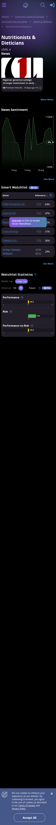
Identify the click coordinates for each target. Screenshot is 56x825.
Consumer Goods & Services (29, 16)
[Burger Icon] (4, 5)
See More (49, 179)
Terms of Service (26, 805)
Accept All (29, 818)
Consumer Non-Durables (14, 21)
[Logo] (28, 5)
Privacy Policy (19, 808)
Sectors (5, 16)
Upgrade (16, 220)
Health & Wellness (42, 21)
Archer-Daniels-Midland (12, 251)
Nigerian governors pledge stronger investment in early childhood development (18, 81)
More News (47, 99)
